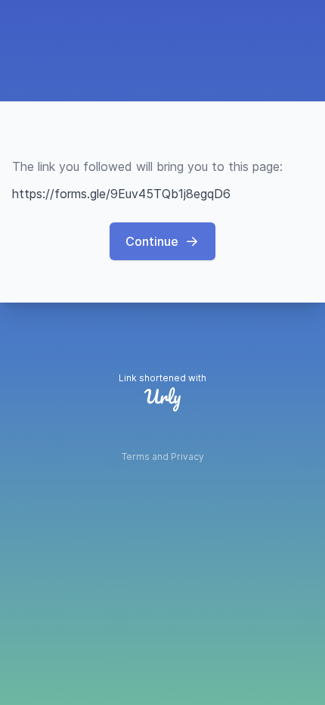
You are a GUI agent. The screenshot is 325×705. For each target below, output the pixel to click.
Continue (151, 241)
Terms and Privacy (163, 456)
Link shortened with (162, 378)
